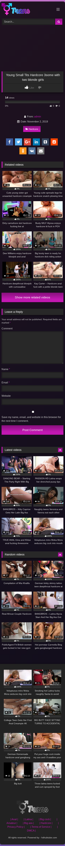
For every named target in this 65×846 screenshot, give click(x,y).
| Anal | (14, 819)
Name (6, 369)
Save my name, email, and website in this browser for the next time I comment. (31, 419)
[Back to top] (55, 837)
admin (37, 116)
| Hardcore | (45, 823)
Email (6, 382)
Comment (7, 328)
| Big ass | (28, 823)
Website (6, 396)
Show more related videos (32, 297)
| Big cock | (45, 819)
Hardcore (33, 129)
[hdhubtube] (27, 9)
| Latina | (28, 819)
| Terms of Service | (40, 826)
